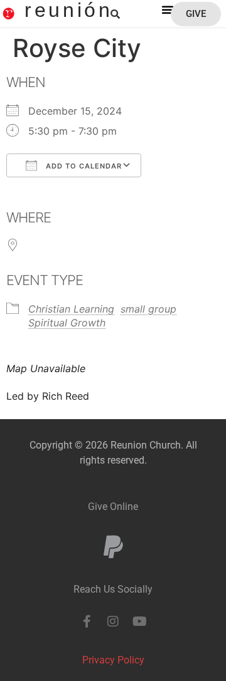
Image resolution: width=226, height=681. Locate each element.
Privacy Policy (113, 660)
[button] (167, 9)
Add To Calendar (82, 166)
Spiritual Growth (66, 322)
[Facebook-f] (86, 621)
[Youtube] (139, 621)
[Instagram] (113, 621)
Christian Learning (71, 309)
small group (148, 309)
